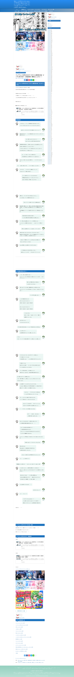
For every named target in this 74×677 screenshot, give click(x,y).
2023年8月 (49, 71)
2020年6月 (49, 106)
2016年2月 (49, 163)
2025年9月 (49, 42)
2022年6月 (49, 87)
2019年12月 (49, 110)
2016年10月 (49, 154)
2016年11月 (49, 153)
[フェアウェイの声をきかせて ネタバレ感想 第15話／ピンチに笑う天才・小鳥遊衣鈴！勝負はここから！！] (31, 80)
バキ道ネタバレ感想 (53, 667)
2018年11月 (49, 125)
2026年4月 (49, 34)
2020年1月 (49, 109)
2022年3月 (49, 91)
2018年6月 (49, 131)
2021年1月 (49, 100)
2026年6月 (49, 32)
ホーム (17, 9)
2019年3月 (49, 121)
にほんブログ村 (21, 69)
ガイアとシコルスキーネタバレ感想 (21, 645)
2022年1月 (49, 92)
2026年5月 (49, 33)
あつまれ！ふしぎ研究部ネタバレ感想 (44, 11)
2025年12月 (49, 39)
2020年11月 (49, 102)
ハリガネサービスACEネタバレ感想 (30, 9)
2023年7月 (49, 72)
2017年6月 (49, 145)
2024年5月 (49, 61)
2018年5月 (49, 132)
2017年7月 (49, 144)
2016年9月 (49, 155)
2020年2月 (49, 108)
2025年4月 (49, 48)
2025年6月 (49, 46)
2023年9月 (49, 70)
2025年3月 (49, 49)
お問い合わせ (50, 668)
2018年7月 (49, 130)
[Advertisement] (30, 58)
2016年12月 (49, 152)
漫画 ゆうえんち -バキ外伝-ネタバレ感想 (21, 649)
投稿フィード (49, 23)
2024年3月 (49, 63)
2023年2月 (49, 78)
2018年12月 (49, 124)
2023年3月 (49, 77)
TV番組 (17, 653)
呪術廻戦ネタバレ (23, 9)
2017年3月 (49, 148)
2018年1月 (49, 137)
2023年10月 (49, 69)
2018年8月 (49, 129)
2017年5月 (49, 146)
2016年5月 (49, 160)
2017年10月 (49, 140)
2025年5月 (49, 47)
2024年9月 (49, 56)
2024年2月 (49, 64)
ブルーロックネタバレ (37, 9)
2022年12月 (49, 80)
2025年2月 (49, 50)
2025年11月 (49, 40)
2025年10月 (49, 41)
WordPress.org (50, 26)
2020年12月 (49, 101)
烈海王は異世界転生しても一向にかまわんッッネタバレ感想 (24, 647)
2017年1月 (49, 151)
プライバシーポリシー (28, 668)
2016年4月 (49, 161)
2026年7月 (49, 31)
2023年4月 (49, 76)
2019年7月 (49, 116)
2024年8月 (49, 57)
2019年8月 (49, 115)
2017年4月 (49, 147)
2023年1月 (49, 79)
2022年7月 (49, 86)
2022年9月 (49, 84)
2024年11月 (49, 54)
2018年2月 (49, 136)
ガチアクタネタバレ (44, 9)
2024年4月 (49, 62)
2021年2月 (49, 99)
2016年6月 (49, 159)
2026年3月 (49, 35)
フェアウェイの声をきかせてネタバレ (21, 658)
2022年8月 (49, 85)
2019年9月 (49, 114)
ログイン (49, 22)
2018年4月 (49, 133)
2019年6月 (49, 117)
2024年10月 (49, 55)
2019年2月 (49, 122)
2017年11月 (49, 139)
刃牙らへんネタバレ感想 (51, 9)
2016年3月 (49, 162)
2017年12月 (49, 138)
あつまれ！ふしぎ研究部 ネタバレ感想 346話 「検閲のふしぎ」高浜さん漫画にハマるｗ (31, 662)
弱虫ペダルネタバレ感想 (35, 668)
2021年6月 (49, 95)
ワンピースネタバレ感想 (19, 641)
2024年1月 (49, 65)
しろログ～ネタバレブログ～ (20, 7)
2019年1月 (49, 123)
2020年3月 (49, 107)
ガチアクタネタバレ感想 (19, 643)
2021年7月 (49, 94)
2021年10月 (49, 93)
